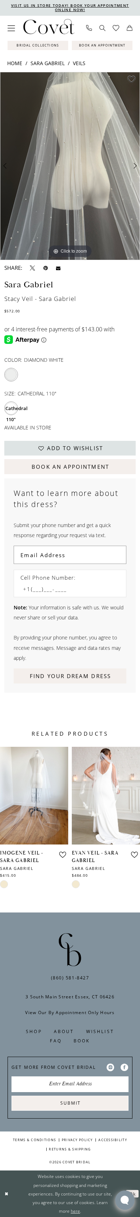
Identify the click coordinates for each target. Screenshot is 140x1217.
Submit (70, 1103)
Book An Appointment (70, 466)
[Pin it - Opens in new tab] (45, 267)
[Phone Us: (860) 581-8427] (88, 28)
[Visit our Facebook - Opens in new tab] (124, 1067)
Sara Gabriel (48, 63)
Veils (79, 63)
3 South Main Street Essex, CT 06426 (70, 997)
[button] (11, 28)
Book (82, 1041)
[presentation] (34, 795)
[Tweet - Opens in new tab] (32, 267)
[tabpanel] (70, 166)
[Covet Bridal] (48, 28)
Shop (34, 1031)
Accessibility (112, 1140)
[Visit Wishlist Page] (116, 28)
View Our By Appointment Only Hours (70, 1012)
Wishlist (100, 1031)
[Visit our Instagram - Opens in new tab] (110, 1067)
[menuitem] (11, 28)
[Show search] (102, 28)
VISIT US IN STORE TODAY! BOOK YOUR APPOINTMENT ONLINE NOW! (70, 7)
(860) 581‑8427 (70, 978)
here (75, 1211)
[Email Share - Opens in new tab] (58, 268)
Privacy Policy (77, 1140)
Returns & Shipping (70, 1149)
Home (14, 63)
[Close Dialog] (6, 1193)
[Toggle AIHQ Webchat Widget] (125, 1200)
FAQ (55, 1041)
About (64, 1031)
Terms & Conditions (34, 1140)
